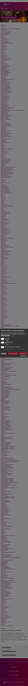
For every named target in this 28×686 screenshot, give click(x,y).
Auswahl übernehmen (13, 353)
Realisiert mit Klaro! (23, 355)
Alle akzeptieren (23, 353)
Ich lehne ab (3, 353)
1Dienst (7, 340)
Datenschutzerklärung (5, 335)
